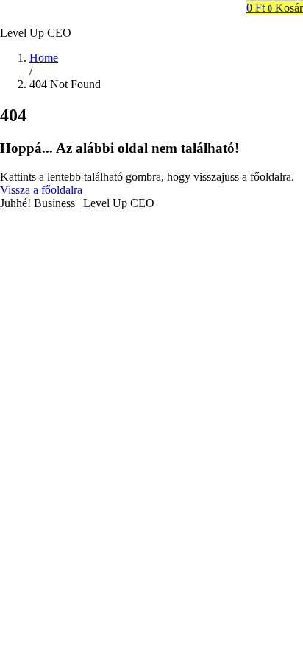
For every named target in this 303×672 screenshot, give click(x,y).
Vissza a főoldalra (41, 190)
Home (43, 57)
